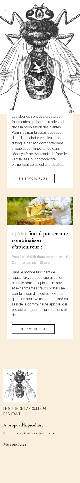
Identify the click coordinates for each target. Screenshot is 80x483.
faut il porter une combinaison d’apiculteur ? (40, 240)
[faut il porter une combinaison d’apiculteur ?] (40, 211)
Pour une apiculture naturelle (29, 433)
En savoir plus (33, 178)
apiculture (54, 257)
